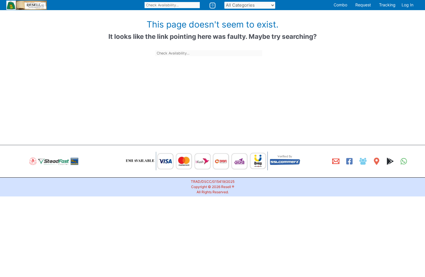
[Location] (376, 161)
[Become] (363, 161)
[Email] (336, 161)
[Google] (390, 161)
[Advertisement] (173, 97)
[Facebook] (349, 161)
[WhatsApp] (404, 161)
